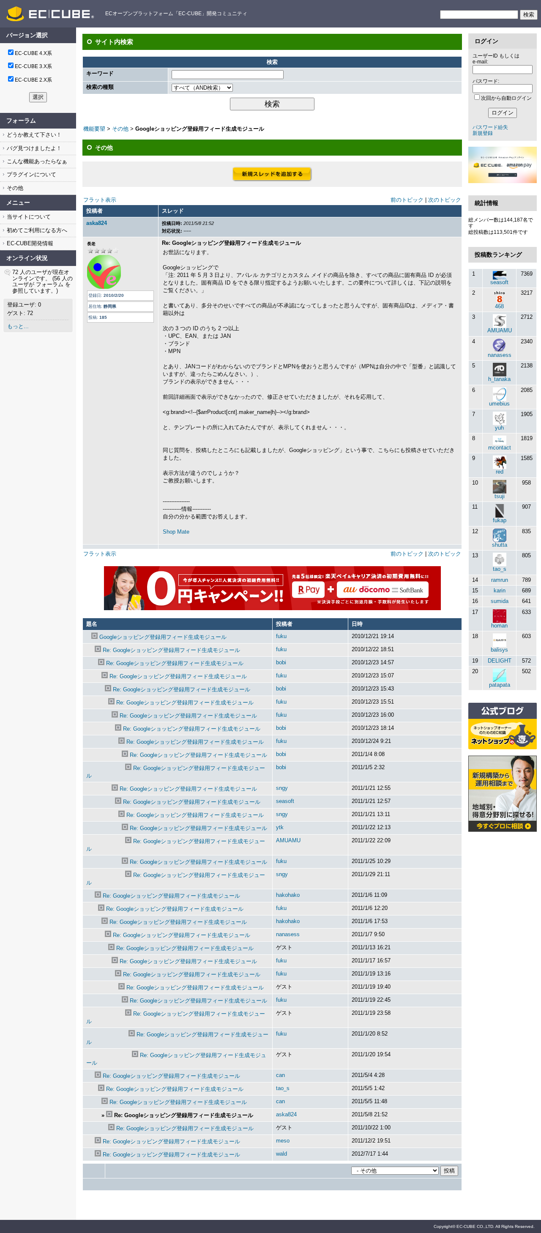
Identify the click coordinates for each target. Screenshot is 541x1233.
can (280, 1075)
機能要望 (94, 129)
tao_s (283, 1088)
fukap (499, 520)
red (499, 472)
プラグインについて (30, 174)
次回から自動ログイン (506, 98)
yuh (499, 428)
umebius (499, 403)
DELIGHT (499, 661)
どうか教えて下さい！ (33, 135)
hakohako (288, 895)
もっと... (18, 326)
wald (281, 1154)
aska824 (96, 223)
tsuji (500, 496)
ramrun (499, 580)
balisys (499, 650)
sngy (282, 788)
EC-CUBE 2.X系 (33, 80)
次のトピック (444, 200)
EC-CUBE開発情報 (29, 243)
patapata (499, 685)
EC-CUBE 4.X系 (33, 53)
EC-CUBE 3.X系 (33, 66)
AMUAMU (288, 840)
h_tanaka (499, 379)
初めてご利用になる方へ (36, 230)
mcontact (499, 447)
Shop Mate (176, 532)
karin (499, 590)
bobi (281, 662)
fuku (281, 636)
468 (499, 306)
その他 (14, 188)
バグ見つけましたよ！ (33, 148)
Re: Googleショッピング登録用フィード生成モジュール (171, 650)
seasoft (285, 801)
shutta (499, 545)
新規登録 (483, 133)
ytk (280, 827)
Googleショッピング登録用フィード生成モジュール (163, 637)
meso (283, 1140)
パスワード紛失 (490, 127)
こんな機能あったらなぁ (36, 161)
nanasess (288, 934)
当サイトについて (28, 217)
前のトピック (407, 200)
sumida (499, 601)
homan (499, 625)
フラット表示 (99, 200)
